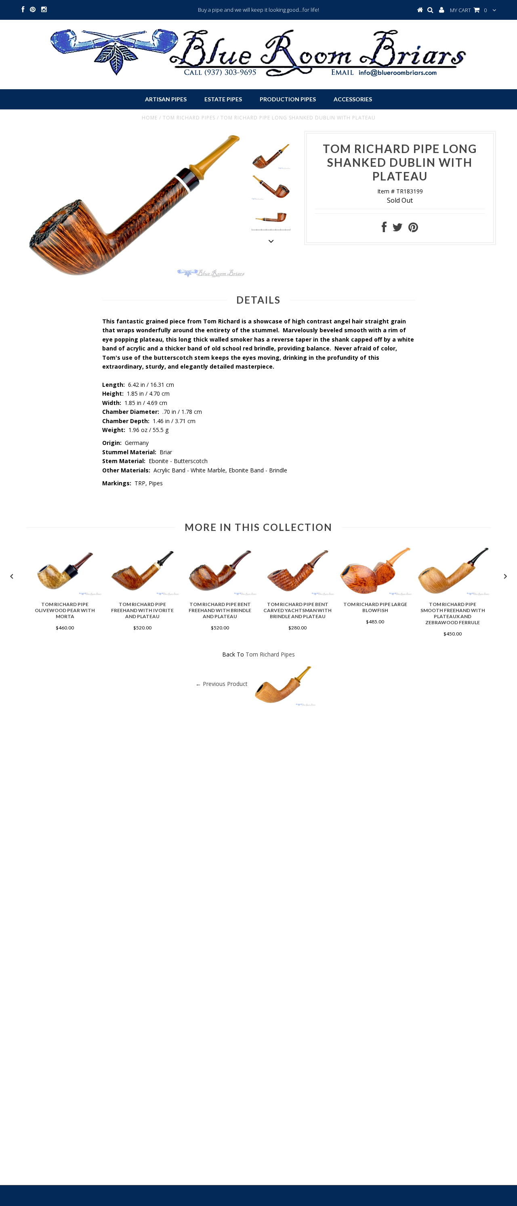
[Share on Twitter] (397, 229)
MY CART (468, 10)
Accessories (353, 99)
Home (150, 117)
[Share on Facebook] (384, 229)
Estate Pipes (223, 99)
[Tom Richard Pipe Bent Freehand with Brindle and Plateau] (220, 593)
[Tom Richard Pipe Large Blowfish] (375, 593)
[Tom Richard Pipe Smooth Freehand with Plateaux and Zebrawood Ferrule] (453, 593)
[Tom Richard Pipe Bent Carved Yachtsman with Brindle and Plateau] (297, 593)
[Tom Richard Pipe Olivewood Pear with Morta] (65, 593)
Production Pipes (288, 99)
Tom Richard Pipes (189, 117)
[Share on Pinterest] (413, 229)
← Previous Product (221, 684)
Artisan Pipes (166, 99)
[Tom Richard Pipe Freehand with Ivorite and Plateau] (142, 593)
